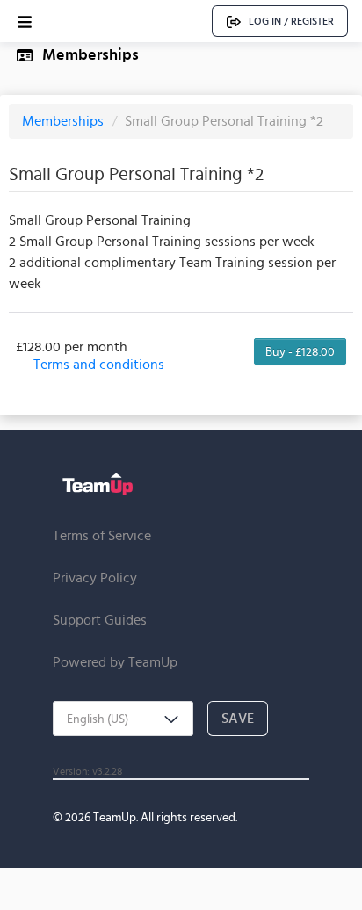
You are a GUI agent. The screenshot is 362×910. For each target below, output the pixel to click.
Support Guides (100, 620)
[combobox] (123, 718)
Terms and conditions (98, 364)
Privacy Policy (95, 578)
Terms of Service (102, 535)
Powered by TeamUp (115, 662)
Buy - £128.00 (300, 351)
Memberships (64, 121)
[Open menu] (24, 21)
